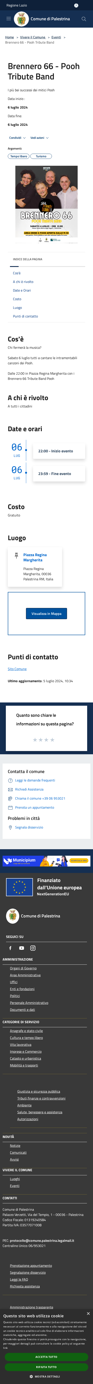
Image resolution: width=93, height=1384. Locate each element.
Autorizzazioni (27, 1119)
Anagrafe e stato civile (26, 1030)
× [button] (88, 1313)
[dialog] (46, 1346)
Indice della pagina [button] (27, 259)
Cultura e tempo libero (26, 1037)
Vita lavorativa (20, 1044)
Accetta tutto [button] (46, 1357)
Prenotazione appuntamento (31, 1265)
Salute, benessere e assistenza (39, 1112)
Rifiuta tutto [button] (46, 1367)
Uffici (14, 982)
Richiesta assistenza (25, 1286)
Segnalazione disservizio (28, 1272)
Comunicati (18, 1152)
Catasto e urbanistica (25, 1058)
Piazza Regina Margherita (35, 557)
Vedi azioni (37, 137)
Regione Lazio (16, 5)
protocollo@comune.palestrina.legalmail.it (42, 1240)
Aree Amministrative (25, 975)
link (5, 1348)
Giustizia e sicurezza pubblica (38, 1091)
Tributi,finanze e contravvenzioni (41, 1098)
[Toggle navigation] (8, 18)
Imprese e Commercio (26, 1051)
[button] (46, 1376)
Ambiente (24, 1105)
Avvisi (14, 1159)
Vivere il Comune (33, 37)
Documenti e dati (22, 1009)
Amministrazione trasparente (31, 1307)
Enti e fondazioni (22, 988)
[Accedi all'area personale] (76, 5)
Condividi (15, 137)
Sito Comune (17, 668)
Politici (15, 995)
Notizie (15, 1145)
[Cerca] (84, 19)
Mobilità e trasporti (24, 1065)
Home (9, 37)
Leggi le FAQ (19, 1279)
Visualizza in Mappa (46, 613)
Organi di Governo (23, 968)
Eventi (56, 37)
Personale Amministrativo (29, 1002)
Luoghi (15, 1178)
